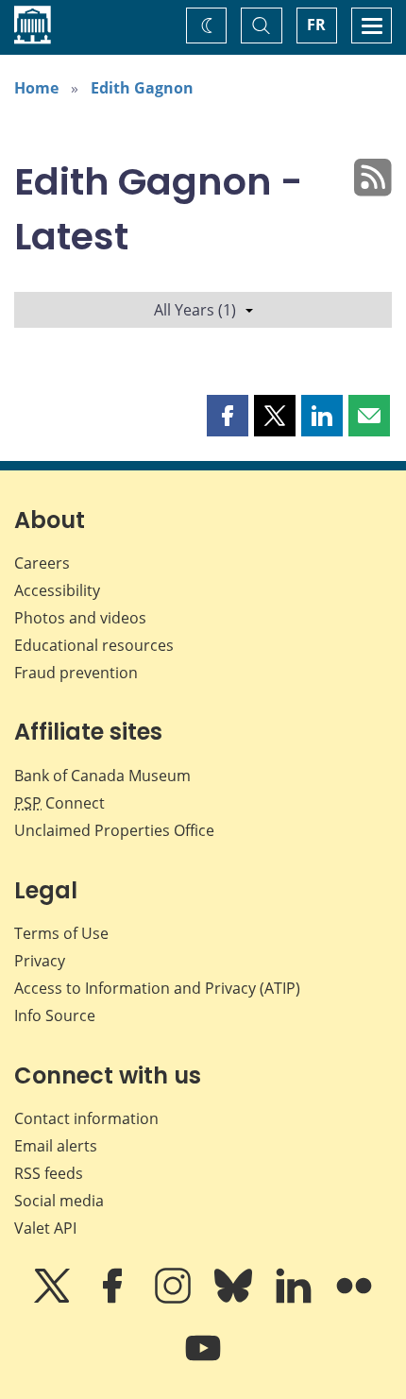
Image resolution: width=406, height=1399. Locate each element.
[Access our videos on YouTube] (203, 1361)
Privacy (39, 960)
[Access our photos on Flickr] (354, 1298)
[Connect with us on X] (54, 1298)
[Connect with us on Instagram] (174, 1298)
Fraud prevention (76, 672)
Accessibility (57, 590)
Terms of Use (61, 933)
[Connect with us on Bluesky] (235, 1298)
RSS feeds (48, 1173)
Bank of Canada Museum (102, 775)
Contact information (86, 1118)
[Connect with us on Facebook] (114, 1298)
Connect (59, 803)
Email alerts (55, 1145)
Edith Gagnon (142, 87)
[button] (227, 415)
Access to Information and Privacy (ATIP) (157, 988)
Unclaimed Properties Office (114, 830)
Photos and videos (80, 617)
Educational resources (94, 645)
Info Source (54, 1015)
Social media (59, 1200)
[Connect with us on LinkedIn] (295, 1298)
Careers (42, 563)
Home (36, 87)
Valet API (45, 1228)
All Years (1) (195, 309)
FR (316, 24)
